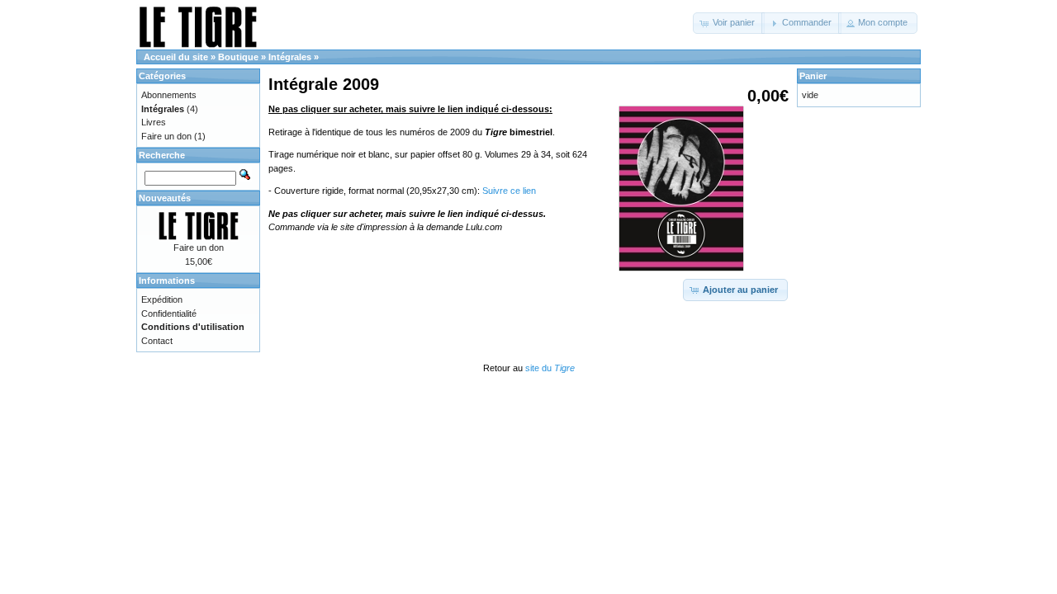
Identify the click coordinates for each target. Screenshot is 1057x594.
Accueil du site (176, 57)
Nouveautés (165, 198)
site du (550, 368)
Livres (153, 122)
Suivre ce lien (509, 191)
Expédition (161, 299)
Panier (813, 76)
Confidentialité (169, 313)
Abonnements (169, 95)
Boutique (238, 57)
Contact (157, 341)
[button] (729, 23)
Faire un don (166, 136)
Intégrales (289, 57)
